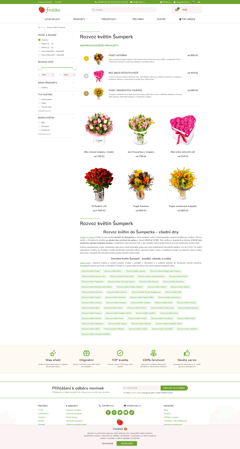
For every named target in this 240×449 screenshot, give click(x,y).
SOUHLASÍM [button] (127, 443)
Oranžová (45, 130)
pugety (92, 237)
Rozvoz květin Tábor (91, 308)
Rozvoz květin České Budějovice (146, 292)
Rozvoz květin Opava (117, 323)
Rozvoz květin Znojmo (140, 302)
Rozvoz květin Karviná (91, 318)
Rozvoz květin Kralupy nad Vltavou (165, 271)
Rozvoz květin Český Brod (121, 276)
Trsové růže (46, 107)
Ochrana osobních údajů (76, 424)
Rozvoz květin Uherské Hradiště (96, 334)
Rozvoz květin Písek (114, 318)
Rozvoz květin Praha (91, 271)
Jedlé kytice (85, 263)
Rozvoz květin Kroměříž (162, 329)
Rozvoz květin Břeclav (141, 323)
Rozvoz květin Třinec (113, 308)
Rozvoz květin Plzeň (178, 276)
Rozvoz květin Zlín (173, 292)
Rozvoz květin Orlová (186, 302)
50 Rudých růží (99, 206)
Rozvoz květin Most (169, 313)
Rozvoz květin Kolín (163, 302)
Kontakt (58, 2)
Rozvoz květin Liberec (135, 271)
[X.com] (120, 412)
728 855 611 (112, 2)
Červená (45, 126)
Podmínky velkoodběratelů (175, 421)
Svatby (161, 19)
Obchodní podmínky (74, 421)
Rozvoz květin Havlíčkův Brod (169, 323)
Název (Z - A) (47, 47)
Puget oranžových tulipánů (125, 90)
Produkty (79, 19)
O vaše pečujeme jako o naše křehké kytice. (148, 392)
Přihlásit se (166, 2)
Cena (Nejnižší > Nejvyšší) (52, 51)
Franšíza (167, 413)
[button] (107, 444)
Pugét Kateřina (118, 55)
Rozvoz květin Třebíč (137, 318)
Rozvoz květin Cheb (186, 318)
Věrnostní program (74, 413)
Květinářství (43, 413)
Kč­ (199, 2)
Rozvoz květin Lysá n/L (117, 292)
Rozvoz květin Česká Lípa (162, 308)
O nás (40, 410)
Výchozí (44, 40)
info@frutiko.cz (138, 2)
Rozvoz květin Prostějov (161, 318)
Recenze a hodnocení (173, 424)
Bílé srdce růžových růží (123, 72)
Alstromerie (46, 99)
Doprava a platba (45, 2)
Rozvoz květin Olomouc (92, 292)
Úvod (42, 27)
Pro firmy (138, 19)
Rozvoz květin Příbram (114, 329)
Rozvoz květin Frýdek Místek (118, 313)
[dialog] (120, 437)
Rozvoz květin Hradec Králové (130, 287)
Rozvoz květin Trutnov (91, 313)
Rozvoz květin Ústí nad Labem (121, 281)
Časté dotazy (72, 417)
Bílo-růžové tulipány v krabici (99, 152)
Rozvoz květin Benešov (173, 281)
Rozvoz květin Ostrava (115, 297)
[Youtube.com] (125, 412)
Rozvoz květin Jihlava (157, 287)
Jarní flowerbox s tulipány (141, 152)
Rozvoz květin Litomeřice (169, 297)
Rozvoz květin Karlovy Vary (93, 276)
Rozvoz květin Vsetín (138, 329)
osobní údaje (135, 392)
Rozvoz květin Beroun (149, 281)
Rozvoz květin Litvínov (91, 302)
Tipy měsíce (188, 19)
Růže (43, 103)
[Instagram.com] (114, 412)
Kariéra (41, 421)
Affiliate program (171, 417)
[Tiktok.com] (131, 412)
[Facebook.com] (108, 412)
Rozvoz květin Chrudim (187, 329)
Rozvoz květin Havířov (146, 313)
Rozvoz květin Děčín (90, 329)
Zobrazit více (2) (44, 111)
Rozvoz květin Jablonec (188, 308)
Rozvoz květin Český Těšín (141, 297)
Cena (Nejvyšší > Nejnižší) (52, 55)
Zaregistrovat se (183, 2)
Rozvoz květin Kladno (180, 287)
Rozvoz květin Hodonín (116, 302)
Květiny (44, 87)
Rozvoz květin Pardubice (92, 281)
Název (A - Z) (47, 43)
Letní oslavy (52, 19)
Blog (166, 410)
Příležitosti (109, 19)
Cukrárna (42, 417)
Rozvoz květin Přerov (136, 308)
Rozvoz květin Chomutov (92, 323)
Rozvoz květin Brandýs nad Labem (97, 287)
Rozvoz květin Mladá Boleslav (151, 276)
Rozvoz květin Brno (112, 271)
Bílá (43, 122)
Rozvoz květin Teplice (91, 297)
